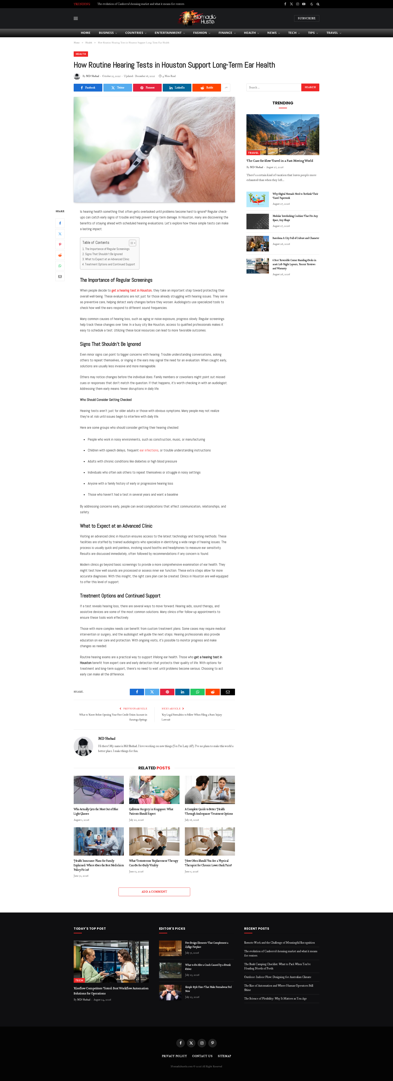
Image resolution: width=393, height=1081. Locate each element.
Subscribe (307, 18)
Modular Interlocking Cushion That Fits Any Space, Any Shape (295, 218)
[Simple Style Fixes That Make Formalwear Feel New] (170, 992)
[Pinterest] (60, 244)
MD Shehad (92, 76)
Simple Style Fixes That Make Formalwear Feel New (208, 989)
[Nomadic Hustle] (196, 18)
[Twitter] (60, 234)
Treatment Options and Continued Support (110, 264)
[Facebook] (60, 223)
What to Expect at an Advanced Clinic (107, 259)
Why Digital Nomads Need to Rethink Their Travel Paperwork (295, 196)
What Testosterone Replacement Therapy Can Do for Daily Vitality (153, 863)
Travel (332, 33)
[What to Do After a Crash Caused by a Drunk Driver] (170, 970)
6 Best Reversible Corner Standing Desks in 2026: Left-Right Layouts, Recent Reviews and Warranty (294, 264)
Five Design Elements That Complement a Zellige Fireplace (206, 945)
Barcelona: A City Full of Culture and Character (296, 238)
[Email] (60, 276)
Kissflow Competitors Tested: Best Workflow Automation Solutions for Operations (111, 990)
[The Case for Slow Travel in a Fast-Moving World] (282, 134)
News (272, 33)
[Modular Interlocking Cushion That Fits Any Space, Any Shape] (257, 221)
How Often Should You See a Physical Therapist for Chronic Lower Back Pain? (208, 863)
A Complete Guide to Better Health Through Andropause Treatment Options (209, 812)
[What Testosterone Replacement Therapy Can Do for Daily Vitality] (154, 841)
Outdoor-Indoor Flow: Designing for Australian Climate (277, 977)
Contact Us (202, 1056)
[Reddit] (60, 255)
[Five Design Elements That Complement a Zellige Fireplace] (170, 948)
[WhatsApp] (60, 265)
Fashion (200, 33)
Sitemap (224, 1056)
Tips (311, 33)
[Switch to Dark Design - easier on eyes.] (311, 4)
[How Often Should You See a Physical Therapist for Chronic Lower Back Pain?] (210, 841)
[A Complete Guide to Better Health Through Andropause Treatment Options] (210, 790)
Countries (134, 33)
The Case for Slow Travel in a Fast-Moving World (279, 161)
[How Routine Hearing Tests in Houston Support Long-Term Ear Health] (154, 149)
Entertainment (168, 33)
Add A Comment (154, 891)
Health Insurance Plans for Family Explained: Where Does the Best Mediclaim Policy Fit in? (99, 865)
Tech (292, 33)
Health (250, 33)
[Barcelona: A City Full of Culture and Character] (257, 243)
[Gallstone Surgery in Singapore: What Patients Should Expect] (154, 790)
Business (106, 33)
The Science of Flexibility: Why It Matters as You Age (275, 998)
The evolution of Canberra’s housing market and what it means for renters (140, 4)
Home (86, 33)
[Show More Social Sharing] (226, 88)
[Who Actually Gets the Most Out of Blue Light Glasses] (99, 790)
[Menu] (76, 18)
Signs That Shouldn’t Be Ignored (104, 254)
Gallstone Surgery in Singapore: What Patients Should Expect (151, 812)
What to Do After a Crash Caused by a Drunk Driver (208, 967)
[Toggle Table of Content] (130, 243)
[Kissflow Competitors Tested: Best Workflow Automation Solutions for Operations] (111, 962)
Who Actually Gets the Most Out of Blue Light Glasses (96, 812)
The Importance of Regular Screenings (107, 249)
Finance (225, 33)
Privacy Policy (174, 1056)
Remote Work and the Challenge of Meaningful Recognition (279, 942)
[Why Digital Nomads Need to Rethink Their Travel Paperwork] (257, 199)
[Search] (317, 4)
